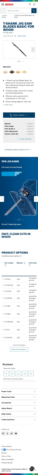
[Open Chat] (31, 468)
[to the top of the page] (35, 463)
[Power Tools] (34, 391)
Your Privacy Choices (13, 450)
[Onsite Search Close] (30, 10)
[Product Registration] (34, 4)
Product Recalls (7, 463)
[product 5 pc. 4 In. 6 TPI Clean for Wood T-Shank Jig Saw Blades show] (3, 329)
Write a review (22, 36)
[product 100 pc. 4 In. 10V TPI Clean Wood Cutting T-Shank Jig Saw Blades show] (3, 298)
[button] (3, 433)
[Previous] (15, 61)
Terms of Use (6, 456)
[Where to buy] (30, 4)
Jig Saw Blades (4, 16)
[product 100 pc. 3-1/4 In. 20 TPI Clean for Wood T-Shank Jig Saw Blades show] (3, 285)
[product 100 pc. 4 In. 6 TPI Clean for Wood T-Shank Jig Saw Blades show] (3, 337)
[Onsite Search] (33, 10)
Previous (2, 199)
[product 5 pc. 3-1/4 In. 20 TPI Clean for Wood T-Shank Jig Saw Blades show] (3, 279)
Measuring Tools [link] (8, 397)
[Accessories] (34, 402)
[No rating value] (9, 36)
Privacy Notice (6, 446)
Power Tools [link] (6, 391)
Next (33, 49)
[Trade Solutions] (34, 419)
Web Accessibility (8, 459)
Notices (4, 453)
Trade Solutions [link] (8, 420)
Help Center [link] (6, 414)
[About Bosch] (34, 408)
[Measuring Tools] (34, 397)
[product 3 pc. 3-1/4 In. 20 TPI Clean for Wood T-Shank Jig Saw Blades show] (3, 291)
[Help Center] (34, 414)
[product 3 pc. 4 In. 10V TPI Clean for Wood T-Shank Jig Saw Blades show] (3, 306)
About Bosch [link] (7, 408)
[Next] (23, 61)
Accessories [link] (6, 403)
